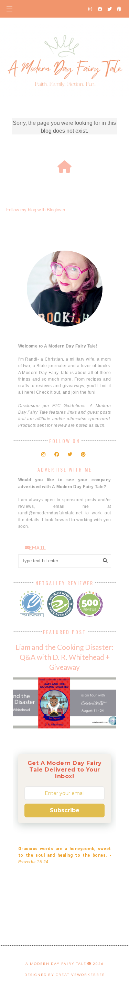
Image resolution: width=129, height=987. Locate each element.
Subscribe (64, 810)
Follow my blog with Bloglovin (35, 209)
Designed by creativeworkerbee (64, 975)
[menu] (9, 8)
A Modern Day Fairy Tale (55, 963)
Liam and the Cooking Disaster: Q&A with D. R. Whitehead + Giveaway (64, 657)
